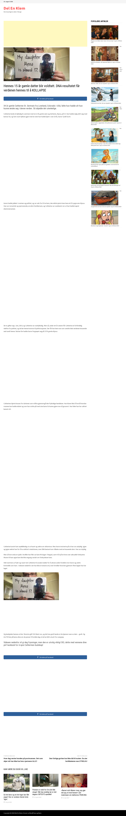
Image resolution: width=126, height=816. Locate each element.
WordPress (32, 813)
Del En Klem (14, 8)
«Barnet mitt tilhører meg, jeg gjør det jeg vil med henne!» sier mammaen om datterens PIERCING (74, 792)
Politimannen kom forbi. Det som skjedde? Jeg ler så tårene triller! (106, 103)
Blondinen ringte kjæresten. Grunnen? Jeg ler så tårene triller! (105, 226)
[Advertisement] (45, 34)
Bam (39, 813)
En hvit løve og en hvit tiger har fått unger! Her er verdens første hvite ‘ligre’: (16, 797)
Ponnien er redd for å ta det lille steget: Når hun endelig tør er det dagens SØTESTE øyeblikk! (44, 792)
